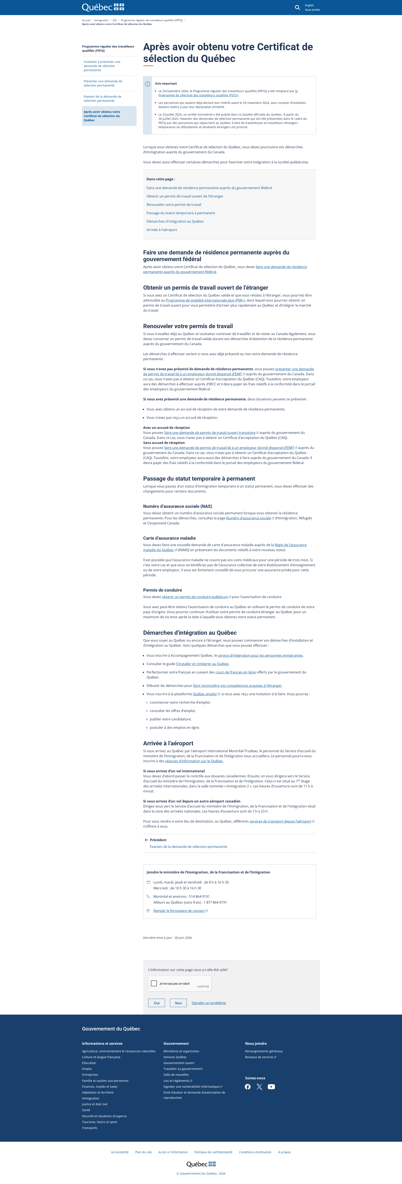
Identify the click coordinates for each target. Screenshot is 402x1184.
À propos (284, 1152)
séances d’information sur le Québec (194, 761)
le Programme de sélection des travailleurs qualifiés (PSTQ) (228, 93)
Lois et (176, 1081)
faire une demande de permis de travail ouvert (209, 432)
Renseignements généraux (264, 1051)
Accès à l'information (173, 1152)
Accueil (86, 20)
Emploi (87, 1069)
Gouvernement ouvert (179, 1063)
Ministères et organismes (181, 1051)
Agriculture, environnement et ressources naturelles (119, 1051)
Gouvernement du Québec (111, 1028)
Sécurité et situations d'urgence (104, 1116)
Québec (205, 694)
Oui (159, 1004)
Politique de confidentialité (213, 1152)
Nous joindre (312, 9)
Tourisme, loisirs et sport (99, 1122)
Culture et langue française (101, 1057)
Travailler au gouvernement (183, 1069)
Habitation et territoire (98, 1092)
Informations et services (102, 1043)
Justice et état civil (94, 1104)
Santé (86, 1110)
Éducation (89, 1063)
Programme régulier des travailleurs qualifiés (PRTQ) (152, 20)
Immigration (101, 20)
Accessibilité (120, 1152)
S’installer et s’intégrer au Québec (202, 664)
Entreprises (90, 1075)
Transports (89, 1128)
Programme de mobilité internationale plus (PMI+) (205, 300)
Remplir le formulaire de (179, 910)
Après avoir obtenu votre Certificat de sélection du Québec (102, 118)
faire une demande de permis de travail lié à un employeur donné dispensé (229, 447)
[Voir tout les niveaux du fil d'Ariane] (114, 20)
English (309, 5)
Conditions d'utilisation (255, 1152)
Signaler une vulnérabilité (191, 1087)
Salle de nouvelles (176, 1075)
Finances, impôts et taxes (99, 1087)
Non (181, 1004)
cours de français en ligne (235, 672)
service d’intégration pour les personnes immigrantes (260, 655)
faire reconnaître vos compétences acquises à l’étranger (237, 685)
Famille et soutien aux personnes (105, 1081)
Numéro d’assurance (248, 518)
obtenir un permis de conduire (195, 597)
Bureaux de (259, 1057)
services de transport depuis (280, 821)
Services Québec (175, 1057)
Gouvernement (176, 1043)
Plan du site (143, 1152)
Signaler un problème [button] (209, 1003)
